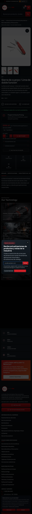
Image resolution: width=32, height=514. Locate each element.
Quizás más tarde (8, 271)
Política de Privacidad (20, 271)
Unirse (25, 263)
